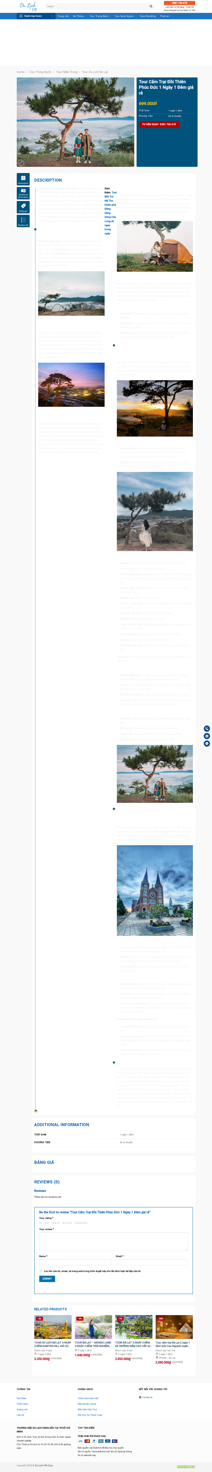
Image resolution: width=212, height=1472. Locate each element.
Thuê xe (164, 16)
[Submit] (151, 6)
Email (120, 1256)
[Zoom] (21, 163)
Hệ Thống (78, 16)
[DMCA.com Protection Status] (186, 1466)
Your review (46, 1229)
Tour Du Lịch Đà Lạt (95, 72)
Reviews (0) (23, 225)
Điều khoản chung (87, 1403)
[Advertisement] (106, 42)
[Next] (192, 1345)
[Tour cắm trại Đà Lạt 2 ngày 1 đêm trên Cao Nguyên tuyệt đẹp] (174, 1327)
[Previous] (34, 1345)
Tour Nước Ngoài (124, 16)
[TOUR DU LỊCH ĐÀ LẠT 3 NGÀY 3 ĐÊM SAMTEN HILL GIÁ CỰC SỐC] (53, 1327)
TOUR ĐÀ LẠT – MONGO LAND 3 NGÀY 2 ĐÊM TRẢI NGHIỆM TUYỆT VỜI (93, 1344)
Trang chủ (63, 16)
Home (21, 72)
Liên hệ (20, 1415)
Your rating (46, 1218)
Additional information (23, 196)
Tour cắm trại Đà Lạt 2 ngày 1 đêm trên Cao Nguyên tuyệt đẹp (173, 1344)
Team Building (148, 16)
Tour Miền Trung (66, 72)
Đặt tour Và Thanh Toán (90, 1415)
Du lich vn (97, 208)
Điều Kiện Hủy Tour (87, 1409)
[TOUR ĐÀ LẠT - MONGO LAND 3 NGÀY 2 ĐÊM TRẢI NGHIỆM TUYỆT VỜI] (93, 1327)
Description (23, 183)
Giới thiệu (21, 1398)
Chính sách (22, 1403)
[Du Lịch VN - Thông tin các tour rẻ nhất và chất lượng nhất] (29, 6)
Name (43, 1256)
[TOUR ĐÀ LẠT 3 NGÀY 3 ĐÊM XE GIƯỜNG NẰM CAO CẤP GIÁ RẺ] (134, 1327)
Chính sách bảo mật (88, 1398)
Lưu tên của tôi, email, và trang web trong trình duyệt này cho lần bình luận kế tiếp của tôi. (92, 1271)
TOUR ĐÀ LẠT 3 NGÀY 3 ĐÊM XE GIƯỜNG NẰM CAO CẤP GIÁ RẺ (133, 1344)
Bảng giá (23, 211)
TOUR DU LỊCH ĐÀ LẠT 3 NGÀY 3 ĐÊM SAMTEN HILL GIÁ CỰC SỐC (52, 1344)
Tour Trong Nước (99, 16)
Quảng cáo (22, 1409)
